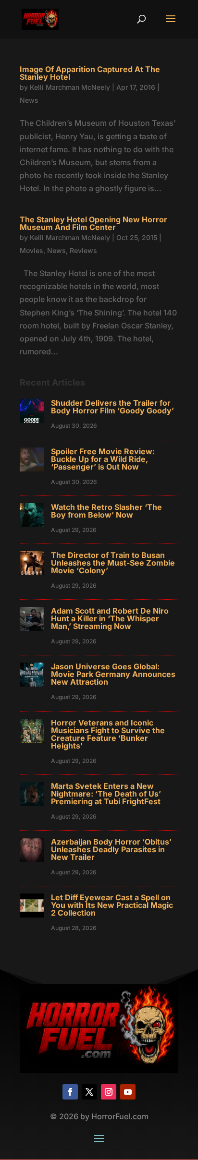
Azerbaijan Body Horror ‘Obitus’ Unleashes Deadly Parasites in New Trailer (111, 849)
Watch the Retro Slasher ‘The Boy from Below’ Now (106, 511)
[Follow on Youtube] (128, 1092)
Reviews (83, 250)
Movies (31, 250)
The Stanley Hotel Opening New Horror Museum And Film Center (93, 223)
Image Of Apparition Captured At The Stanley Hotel (90, 73)
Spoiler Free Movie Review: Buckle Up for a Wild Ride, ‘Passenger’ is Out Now (103, 459)
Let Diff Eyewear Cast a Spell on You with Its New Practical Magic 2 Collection (112, 905)
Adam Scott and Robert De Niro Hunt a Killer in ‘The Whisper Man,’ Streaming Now (110, 618)
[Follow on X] (89, 1092)
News (29, 100)
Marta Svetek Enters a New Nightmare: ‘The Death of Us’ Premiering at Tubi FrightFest (106, 793)
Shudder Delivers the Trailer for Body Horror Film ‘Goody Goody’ (112, 406)
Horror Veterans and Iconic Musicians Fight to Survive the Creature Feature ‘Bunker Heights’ (108, 734)
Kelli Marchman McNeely (70, 87)
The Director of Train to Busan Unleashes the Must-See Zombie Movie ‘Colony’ (113, 562)
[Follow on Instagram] (108, 1092)
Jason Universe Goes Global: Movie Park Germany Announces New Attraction (113, 674)
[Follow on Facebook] (70, 1092)
